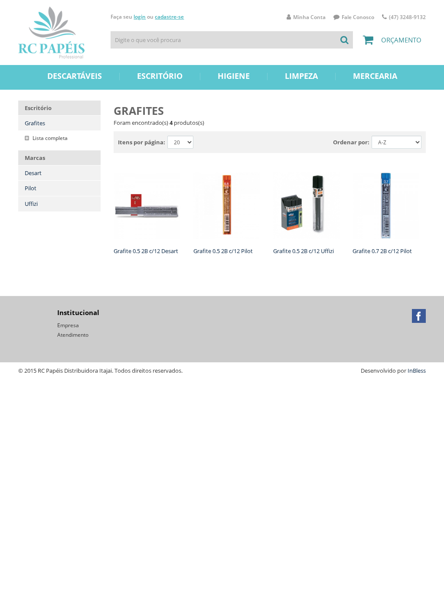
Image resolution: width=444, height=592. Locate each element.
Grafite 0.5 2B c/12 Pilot (223, 251)
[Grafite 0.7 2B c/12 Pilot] (386, 205)
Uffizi (31, 204)
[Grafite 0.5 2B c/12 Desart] (147, 205)
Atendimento (72, 334)
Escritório (160, 76)
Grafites (35, 123)
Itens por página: (141, 142)
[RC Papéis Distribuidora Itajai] (51, 33)
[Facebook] (419, 316)
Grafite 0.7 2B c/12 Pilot (382, 251)
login (140, 16)
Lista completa (49, 138)
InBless (417, 370)
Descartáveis (74, 76)
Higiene (234, 76)
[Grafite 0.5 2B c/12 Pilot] (226, 205)
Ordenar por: (351, 142)
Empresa (68, 325)
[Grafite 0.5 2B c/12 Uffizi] (306, 205)
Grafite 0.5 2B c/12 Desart (146, 251)
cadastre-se (169, 16)
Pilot (30, 188)
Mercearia (375, 76)
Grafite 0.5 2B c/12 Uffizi (303, 251)
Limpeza (301, 76)
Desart (33, 173)
